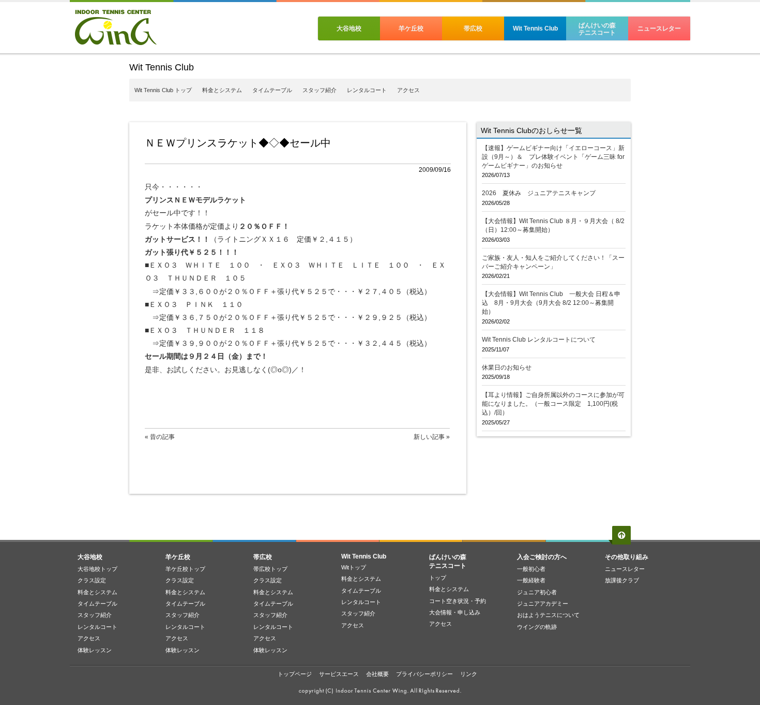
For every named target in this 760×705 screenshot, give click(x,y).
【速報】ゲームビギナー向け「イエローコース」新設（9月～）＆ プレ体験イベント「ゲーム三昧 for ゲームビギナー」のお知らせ (553, 156)
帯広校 (473, 28)
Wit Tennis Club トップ (163, 90)
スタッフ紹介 (319, 90)
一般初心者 (531, 569)
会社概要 (377, 674)
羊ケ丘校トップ (185, 569)
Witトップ (353, 567)
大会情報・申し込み (454, 612)
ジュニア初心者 (537, 592)
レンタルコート (367, 90)
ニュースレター (659, 28)
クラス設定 (92, 580)
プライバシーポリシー (424, 674)
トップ (437, 578)
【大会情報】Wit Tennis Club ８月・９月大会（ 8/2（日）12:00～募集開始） (553, 225)
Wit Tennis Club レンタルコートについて (539, 339)
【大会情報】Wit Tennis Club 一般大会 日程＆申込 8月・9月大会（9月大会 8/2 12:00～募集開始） (551, 302)
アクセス (408, 90)
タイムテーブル (272, 90)
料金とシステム (222, 90)
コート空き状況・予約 (457, 601)
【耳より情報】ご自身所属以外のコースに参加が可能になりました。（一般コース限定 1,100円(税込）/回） (553, 403)
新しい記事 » (432, 436)
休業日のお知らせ (506, 367)
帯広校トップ (270, 569)
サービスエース (339, 674)
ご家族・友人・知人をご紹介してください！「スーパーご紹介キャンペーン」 (553, 262)
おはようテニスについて (548, 615)
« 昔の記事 (160, 436)
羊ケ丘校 (411, 28)
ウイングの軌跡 (537, 627)
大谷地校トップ (97, 569)
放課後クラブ (622, 580)
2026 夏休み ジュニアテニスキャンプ (539, 193)
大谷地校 (349, 28)
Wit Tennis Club (535, 28)
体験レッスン (95, 650)
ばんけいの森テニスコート (597, 29)
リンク (468, 674)
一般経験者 (531, 580)
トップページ (295, 674)
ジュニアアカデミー (542, 603)
